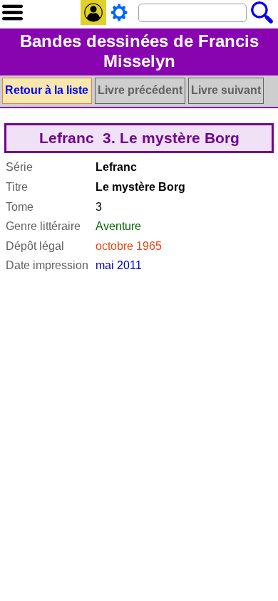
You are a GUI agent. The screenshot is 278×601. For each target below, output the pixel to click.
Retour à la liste (46, 90)
